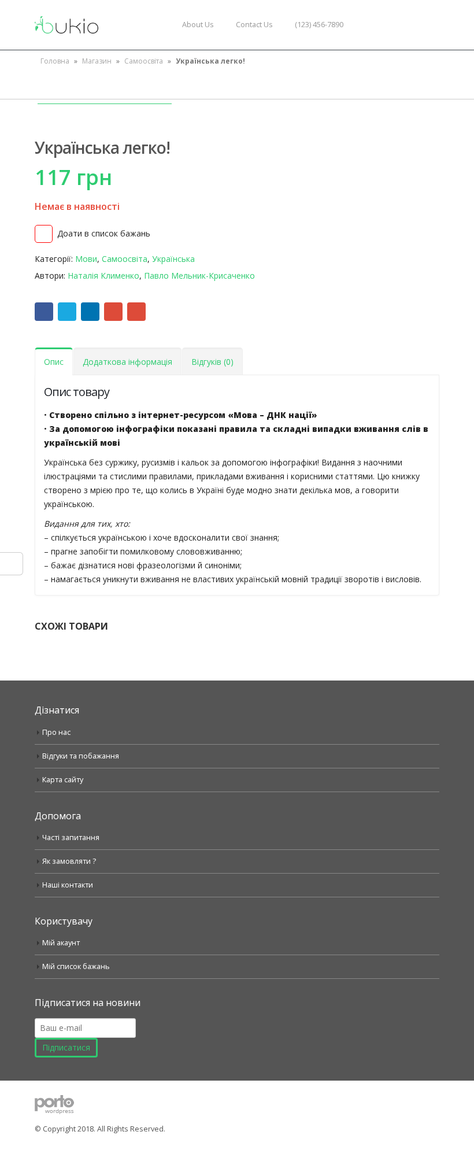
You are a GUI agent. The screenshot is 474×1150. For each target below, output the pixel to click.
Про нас (56, 732)
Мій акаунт (61, 943)
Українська (173, 258)
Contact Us (254, 24)
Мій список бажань (76, 966)
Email (136, 311)
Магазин (97, 61)
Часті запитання (70, 837)
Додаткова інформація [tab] (127, 361)
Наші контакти (67, 885)
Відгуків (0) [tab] (212, 361)
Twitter (67, 311)
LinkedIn (90, 311)
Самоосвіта (143, 61)
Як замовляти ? (69, 861)
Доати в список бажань (103, 233)
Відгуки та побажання (80, 756)
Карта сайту (62, 780)
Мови (86, 258)
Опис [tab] (54, 361)
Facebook (44, 311)
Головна (54, 61)
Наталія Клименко (103, 275)
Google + (113, 311)
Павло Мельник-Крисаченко (199, 275)
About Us (198, 24)
